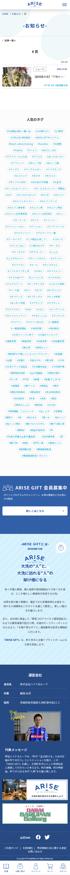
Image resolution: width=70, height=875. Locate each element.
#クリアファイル (55, 226)
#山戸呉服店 (36, 373)
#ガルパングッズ (48, 201)
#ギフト (35, 220)
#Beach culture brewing (21, 144)
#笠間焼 (58, 411)
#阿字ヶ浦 (38, 443)
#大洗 (61, 360)
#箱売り (9, 417)
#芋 (51, 430)
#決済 (43, 398)
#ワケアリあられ (35, 322)
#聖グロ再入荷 (57, 424)
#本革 (32, 398)
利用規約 (28, 848)
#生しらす (44, 411)
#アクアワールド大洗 (16, 156)
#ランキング (58, 316)
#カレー (61, 214)
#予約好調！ (37, 328)
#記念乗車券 (48, 436)
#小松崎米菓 (58, 366)
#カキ (9, 195)
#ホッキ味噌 (53, 296)
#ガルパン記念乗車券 (16, 214)
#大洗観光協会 (39, 366)
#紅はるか (32, 417)
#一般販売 (54, 322)
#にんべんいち (36, 277)
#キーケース (20, 220)
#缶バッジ (60, 417)
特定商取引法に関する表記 (51, 848)
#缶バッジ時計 (13, 424)
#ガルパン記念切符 (42, 214)
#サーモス (55, 245)
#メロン (40, 309)
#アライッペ (17, 163)
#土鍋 (9, 360)
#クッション (36, 226)
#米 (19, 417)
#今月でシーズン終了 (23, 335)
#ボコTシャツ (54, 290)
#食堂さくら (54, 443)
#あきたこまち (49, 150)
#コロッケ (58, 239)
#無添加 (38, 405)
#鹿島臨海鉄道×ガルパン (35, 455)
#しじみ (54, 252)
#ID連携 (57, 144)
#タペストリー (54, 271)
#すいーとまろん (37, 258)
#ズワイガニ (18, 265)
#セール (34, 265)
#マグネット (53, 303)
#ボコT (38, 290)
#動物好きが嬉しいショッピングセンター (28, 354)
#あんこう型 (35, 163)
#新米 (56, 386)
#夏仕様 (49, 360)
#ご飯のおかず (37, 245)
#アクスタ (37, 156)
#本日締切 (19, 398)
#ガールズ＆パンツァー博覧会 (49, 188)
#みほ (28, 309)
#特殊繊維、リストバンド (21, 411)
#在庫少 (21, 360)
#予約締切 (54, 328)
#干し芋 (14, 379)
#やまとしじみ (39, 316)
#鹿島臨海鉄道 (43, 449)
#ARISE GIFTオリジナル (47, 137)
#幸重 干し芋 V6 (52, 379)
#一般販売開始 (18, 328)
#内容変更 (41, 341)
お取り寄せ (20, 871)
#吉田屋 (58, 354)
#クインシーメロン (15, 226)
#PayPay (18, 150)
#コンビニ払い (17, 245)
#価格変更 (11, 341)
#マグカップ (36, 303)
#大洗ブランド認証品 (16, 366)
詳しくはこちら (35, 511)
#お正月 (57, 182)
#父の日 (51, 405)
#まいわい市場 (17, 303)
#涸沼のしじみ (22, 405)
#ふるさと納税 (56, 284)
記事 (6, 871)
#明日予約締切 (17, 392)
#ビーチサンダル (36, 284)
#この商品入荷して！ (37, 239)
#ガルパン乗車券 (16, 207)
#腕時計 (21, 430)
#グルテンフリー (22, 233)
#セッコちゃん (50, 265)
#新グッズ (29, 386)
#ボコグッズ (16, 296)
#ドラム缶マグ (16, 277)
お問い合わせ (35, 851)
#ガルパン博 (36, 207)
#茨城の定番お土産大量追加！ (22, 436)
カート (50, 871)
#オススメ (50, 176)
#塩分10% (35, 360)
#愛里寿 (15, 386)
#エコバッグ (21, 176)
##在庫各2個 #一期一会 (19, 131)
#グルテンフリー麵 (46, 233)
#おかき (36, 176)
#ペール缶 (14, 290)
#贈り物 (13, 443)
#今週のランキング (48, 335)
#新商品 (44, 386)
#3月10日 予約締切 (20, 137)
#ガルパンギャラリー (24, 201)
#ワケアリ (16, 322)
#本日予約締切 (52, 392)
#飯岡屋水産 (61, 85)
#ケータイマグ (14, 239)
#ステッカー (57, 258)
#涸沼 (53, 398)
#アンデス (14, 169)
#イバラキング (53, 169)
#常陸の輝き (53, 373)
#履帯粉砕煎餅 (17, 373)
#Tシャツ (32, 150)
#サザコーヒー (37, 252)
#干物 (47, 85)
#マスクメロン (13, 309)
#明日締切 (35, 392)
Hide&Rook (32, 858)
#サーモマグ (18, 252)
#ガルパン (59, 195)
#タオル (38, 271)
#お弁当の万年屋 (39, 182)
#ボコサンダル (35, 296)
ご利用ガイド (11, 848)
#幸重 (36, 379)
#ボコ (27, 290)
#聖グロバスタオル (35, 424)
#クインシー (50, 220)
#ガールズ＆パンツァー (17, 188)
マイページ (36, 871)
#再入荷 (26, 347)
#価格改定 (26, 341)
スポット (63, 871)
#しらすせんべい (15, 258)
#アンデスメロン (32, 169)
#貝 (52, 85)
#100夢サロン (43, 131)
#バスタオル (55, 277)
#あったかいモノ (55, 156)
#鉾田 (25, 443)
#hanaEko (43, 144)
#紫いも (46, 417)
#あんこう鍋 (52, 163)
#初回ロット (41, 347)
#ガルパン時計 (54, 207)
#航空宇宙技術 (37, 430)
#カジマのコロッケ (26, 195)
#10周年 (59, 131)
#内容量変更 (58, 341)
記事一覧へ (10, 40)
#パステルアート (14, 284)
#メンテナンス (56, 309)
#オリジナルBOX (17, 182)
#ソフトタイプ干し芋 (18, 271)
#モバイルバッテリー (16, 316)
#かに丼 (45, 195)
